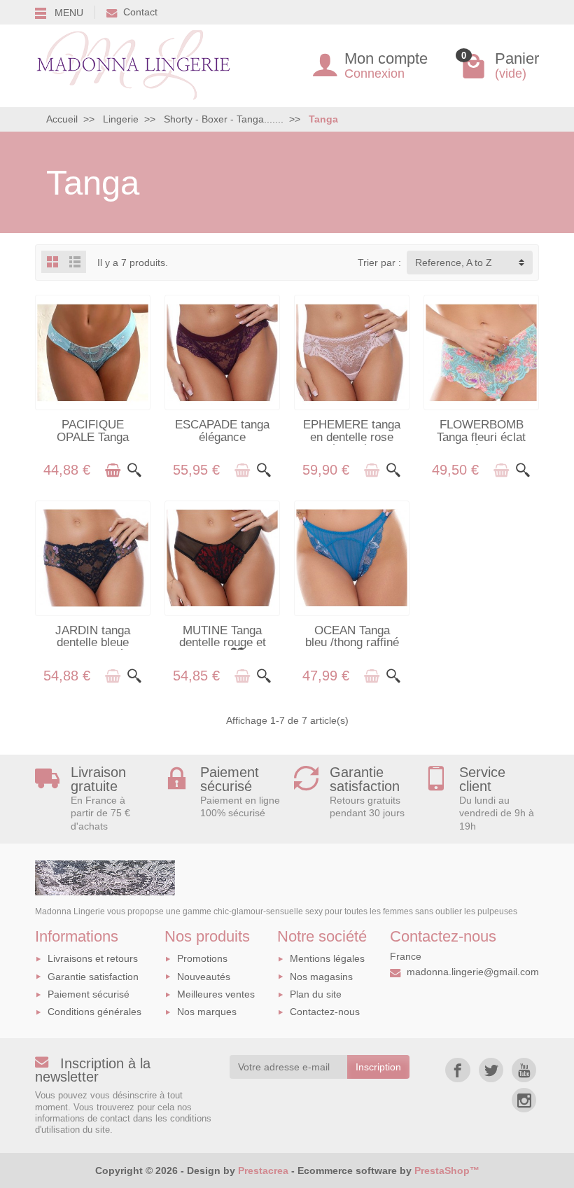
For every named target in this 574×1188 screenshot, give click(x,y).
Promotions (202, 958)
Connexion (374, 74)
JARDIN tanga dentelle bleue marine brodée (92, 642)
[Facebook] (457, 1070)
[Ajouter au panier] (112, 470)
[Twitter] (491, 1070)
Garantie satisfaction (93, 976)
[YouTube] (524, 1070)
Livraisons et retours (93, 958)
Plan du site (316, 994)
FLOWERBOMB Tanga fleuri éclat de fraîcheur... (481, 436)
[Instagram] (524, 1100)
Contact (140, 12)
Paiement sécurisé (89, 994)
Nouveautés (203, 976)
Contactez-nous (325, 1011)
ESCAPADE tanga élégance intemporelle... (222, 436)
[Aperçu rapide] (134, 470)
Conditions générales (94, 1011)
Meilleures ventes (216, 994)
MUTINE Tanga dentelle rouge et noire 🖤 (222, 642)
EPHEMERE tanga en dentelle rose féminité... (351, 436)
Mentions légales (327, 958)
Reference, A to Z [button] (453, 262)
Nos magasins (321, 976)
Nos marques (207, 1011)
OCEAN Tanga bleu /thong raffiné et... (352, 642)
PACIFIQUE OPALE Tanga (93, 430)
